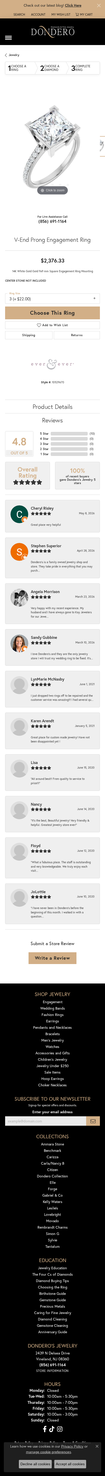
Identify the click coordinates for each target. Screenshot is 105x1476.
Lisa (34, 762)
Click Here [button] (73, 5)
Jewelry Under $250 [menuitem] (52, 1065)
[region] (52, 148)
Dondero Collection (52, 1176)
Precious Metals (52, 1306)
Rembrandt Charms (52, 1227)
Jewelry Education (52, 1267)
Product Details (53, 406)
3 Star (44, 444)
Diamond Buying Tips (52, 1280)
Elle (53, 1182)
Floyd (36, 845)
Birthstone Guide (52, 1293)
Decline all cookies (35, 1464)
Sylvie (52, 1240)
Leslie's (52, 1208)
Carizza (52, 1156)
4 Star (44, 439)
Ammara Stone (52, 1144)
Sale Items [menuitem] (52, 1072)
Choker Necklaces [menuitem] (52, 1085)
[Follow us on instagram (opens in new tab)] (59, 1429)
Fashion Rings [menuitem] (53, 1014)
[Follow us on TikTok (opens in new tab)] (52, 1429)
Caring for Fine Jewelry (52, 1312)
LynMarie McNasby (47, 679)
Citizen (52, 1169)
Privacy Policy (72, 1446)
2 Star (44, 449)
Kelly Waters (52, 1201)
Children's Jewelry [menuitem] (52, 1059)
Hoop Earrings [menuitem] (52, 1078)
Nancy (36, 804)
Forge (52, 1188)
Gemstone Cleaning (52, 1325)
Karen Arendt (42, 720)
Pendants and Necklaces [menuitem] (52, 1027)
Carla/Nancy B (52, 1163)
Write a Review (52, 958)
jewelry (14, 55)
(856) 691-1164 (52, 221)
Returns (77, 335)
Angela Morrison (45, 591)
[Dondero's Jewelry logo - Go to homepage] (52, 31)
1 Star (45, 454)
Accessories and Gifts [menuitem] (52, 1053)
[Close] (99, 5)
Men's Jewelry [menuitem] (52, 1040)
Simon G (52, 1233)
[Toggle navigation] (8, 36)
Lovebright (52, 1214)
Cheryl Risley (42, 508)
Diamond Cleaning (52, 1319)
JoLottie (38, 891)
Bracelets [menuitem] (52, 1033)
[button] (18, 14)
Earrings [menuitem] (52, 1021)
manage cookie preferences (48, 1452)
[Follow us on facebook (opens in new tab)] (45, 1429)
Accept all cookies (70, 1464)
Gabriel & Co (52, 1195)
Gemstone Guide (53, 1299)
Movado (52, 1220)
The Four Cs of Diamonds (52, 1274)
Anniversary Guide (52, 1331)
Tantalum (52, 1246)
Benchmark (52, 1150)
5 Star (44, 433)
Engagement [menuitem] (52, 1001)
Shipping (28, 335)
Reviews (52, 420)
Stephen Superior (46, 545)
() (92, 433)
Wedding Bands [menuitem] (52, 1008)
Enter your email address (52, 1112)
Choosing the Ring (52, 1287)
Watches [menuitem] (52, 1046)
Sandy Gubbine (44, 637)
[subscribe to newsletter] (93, 1121)
